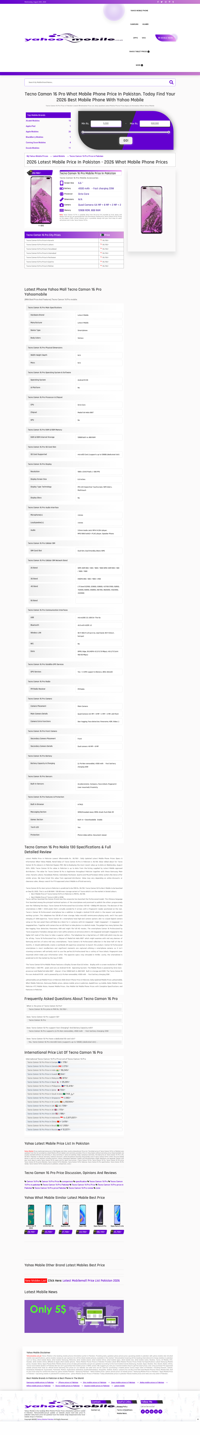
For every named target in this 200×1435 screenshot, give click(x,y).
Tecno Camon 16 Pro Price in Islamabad (41, 253)
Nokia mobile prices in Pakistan (152, 1382)
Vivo (144, 38)
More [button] (138, 65)
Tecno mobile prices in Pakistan (67, 1386)
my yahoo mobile (61, 1372)
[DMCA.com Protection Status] (98, 1413)
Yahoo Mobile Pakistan (45, 1419)
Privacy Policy (122, 1406)
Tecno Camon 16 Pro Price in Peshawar (41, 257)
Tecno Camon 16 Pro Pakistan (56, 1185)
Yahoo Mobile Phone (139, 11)
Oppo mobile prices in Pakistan (123, 1382)
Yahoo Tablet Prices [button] (138, 52)
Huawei (145, 24)
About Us (94, 1406)
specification (81, 1181)
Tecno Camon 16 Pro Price (83, 1185)
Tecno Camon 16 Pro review (81, 1188)
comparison (67, 1181)
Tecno (50, 919)
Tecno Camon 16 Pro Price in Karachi (40, 240)
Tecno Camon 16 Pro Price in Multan (40, 266)
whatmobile (109, 1374)
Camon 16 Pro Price (50, 1181)
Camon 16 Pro (33, 1181)
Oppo (135, 38)
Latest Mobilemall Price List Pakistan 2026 (91, 1281)
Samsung (134, 24)
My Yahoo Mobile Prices (37, 156)
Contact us (95, 1410)
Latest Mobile (59, 156)
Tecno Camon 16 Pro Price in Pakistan (86, 156)
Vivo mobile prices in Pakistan (94, 1382)
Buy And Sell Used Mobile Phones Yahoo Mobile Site (150, 1370)
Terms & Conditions (125, 1410)
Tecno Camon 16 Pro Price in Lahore (39, 244)
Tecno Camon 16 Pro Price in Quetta (40, 262)
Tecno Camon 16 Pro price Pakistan (50, 1188)
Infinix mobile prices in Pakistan (39, 1386)
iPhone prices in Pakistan (68, 1382)
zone (98, 1188)
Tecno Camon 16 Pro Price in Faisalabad (41, 249)
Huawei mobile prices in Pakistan (97, 1386)
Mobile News (166, 38)
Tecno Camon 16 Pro (98, 1181)
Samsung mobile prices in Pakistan (40, 1382)
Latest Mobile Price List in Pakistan (62, 1143)
